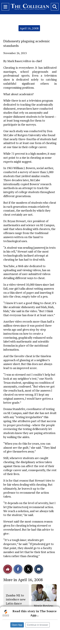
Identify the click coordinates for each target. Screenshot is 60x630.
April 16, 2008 (29, 28)
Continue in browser (37, 624)
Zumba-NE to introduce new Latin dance (16, 599)
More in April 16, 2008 (23, 579)
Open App (17, 624)
